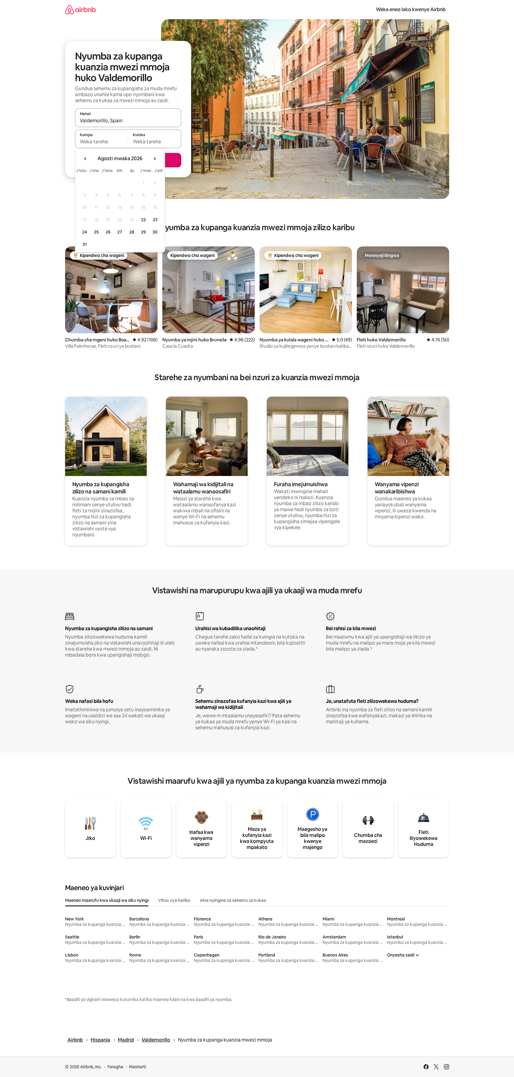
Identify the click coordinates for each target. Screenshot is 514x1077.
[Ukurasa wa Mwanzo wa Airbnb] (80, 9)
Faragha (115, 1066)
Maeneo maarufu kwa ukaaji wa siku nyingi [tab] (107, 900)
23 (155, 219)
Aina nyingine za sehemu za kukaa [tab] (233, 900)
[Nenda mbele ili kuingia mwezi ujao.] (154, 158)
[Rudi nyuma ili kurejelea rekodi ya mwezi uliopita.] (85, 158)
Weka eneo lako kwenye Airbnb (411, 9)
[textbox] (101, 141)
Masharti (137, 1066)
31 (85, 244)
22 (143, 219)
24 (84, 232)
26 (108, 232)
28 (131, 232)
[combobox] (128, 120)
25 (96, 232)
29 (143, 232)
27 (119, 232)
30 (155, 232)
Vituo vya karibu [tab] (174, 900)
